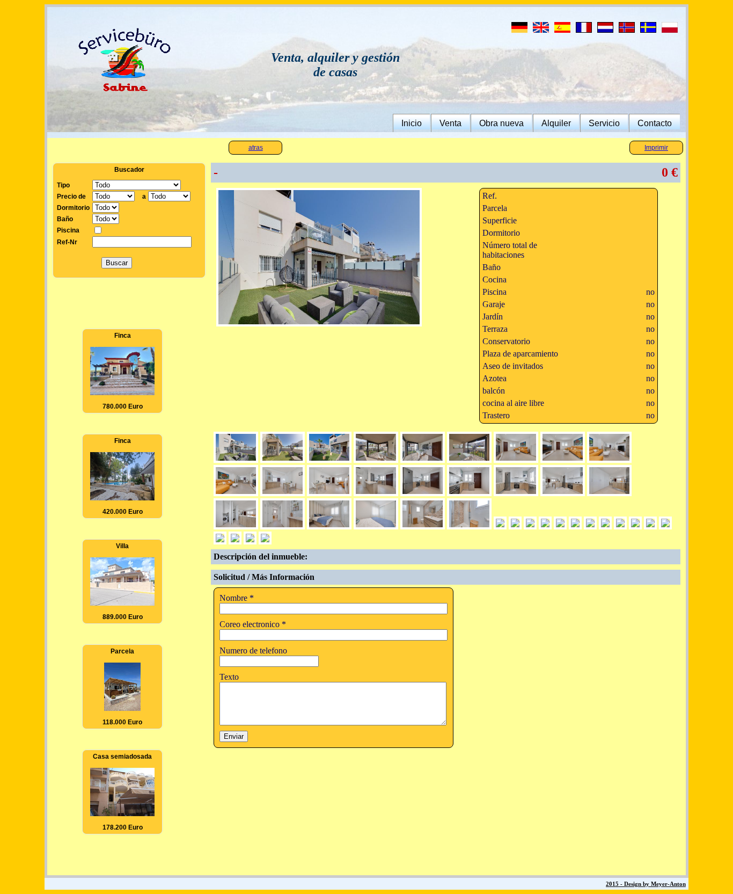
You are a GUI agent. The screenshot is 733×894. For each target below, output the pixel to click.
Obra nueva (501, 123)
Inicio (411, 123)
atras (255, 147)
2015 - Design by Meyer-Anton (646, 884)
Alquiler (556, 123)
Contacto (654, 123)
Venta (450, 123)
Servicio (604, 123)
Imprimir (656, 147)
